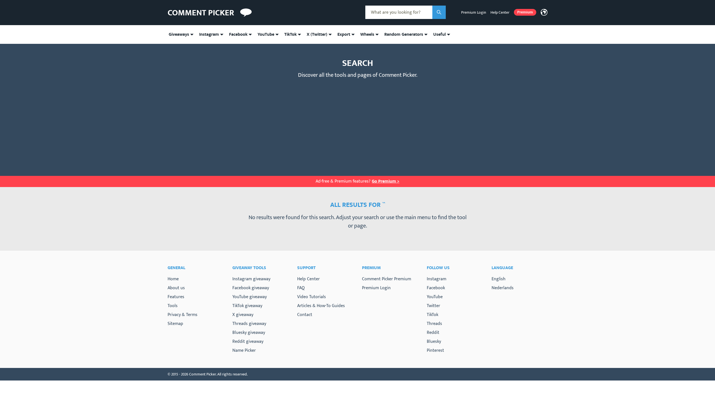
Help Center (499, 12)
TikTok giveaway (247, 306)
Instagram (436, 279)
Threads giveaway (249, 323)
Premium (525, 12)
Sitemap (175, 323)
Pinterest (435, 350)
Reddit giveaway (247, 341)
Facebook (436, 288)
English (499, 279)
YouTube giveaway (249, 297)
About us (176, 288)
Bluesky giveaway (248, 332)
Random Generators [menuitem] (403, 34)
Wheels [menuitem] (367, 34)
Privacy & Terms (182, 315)
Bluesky (434, 341)
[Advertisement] (357, 123)
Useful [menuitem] (439, 34)
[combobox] (398, 12)
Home (173, 279)
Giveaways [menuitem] (179, 34)
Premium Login (473, 12)
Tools (173, 306)
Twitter (433, 306)
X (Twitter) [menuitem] (317, 34)
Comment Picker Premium (386, 279)
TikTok (432, 315)
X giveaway (242, 315)
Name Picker (244, 350)
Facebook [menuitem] (238, 34)
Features (176, 297)
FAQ (301, 288)
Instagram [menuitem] (209, 34)
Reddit (433, 332)
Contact (304, 315)
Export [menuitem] (343, 34)
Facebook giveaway (250, 288)
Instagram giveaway (251, 279)
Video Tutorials (311, 297)
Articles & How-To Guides (321, 306)
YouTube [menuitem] (266, 34)
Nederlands (503, 288)
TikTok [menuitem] (290, 34)
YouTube (435, 297)
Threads (434, 323)
